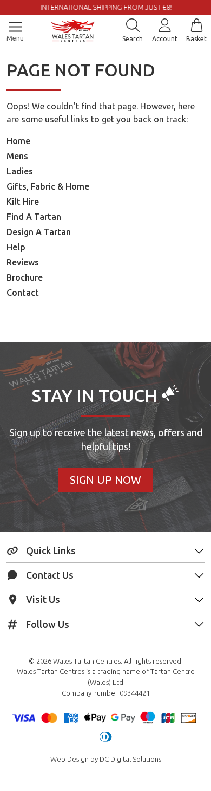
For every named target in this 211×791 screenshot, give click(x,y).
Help (15, 247)
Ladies (19, 171)
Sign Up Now (105, 480)
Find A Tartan (33, 217)
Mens (17, 156)
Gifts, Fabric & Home (47, 186)
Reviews (22, 262)
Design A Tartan (38, 232)
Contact (22, 292)
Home (18, 141)
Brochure (24, 277)
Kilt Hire (22, 201)
